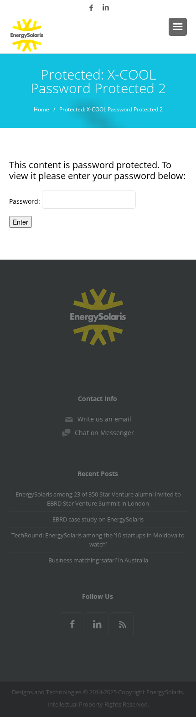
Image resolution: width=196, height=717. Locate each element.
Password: (25, 201)
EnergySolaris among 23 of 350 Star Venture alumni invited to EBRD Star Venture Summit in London (98, 498)
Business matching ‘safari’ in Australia (98, 560)
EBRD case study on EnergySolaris (98, 519)
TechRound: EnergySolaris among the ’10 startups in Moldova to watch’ (98, 539)
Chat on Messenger (104, 432)
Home (41, 109)
